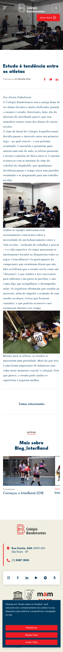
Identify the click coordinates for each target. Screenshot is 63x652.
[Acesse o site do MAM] (45, 595)
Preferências (31, 628)
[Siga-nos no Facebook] (18, 578)
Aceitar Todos (31, 642)
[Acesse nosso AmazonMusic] (54, 578)
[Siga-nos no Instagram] (9, 578)
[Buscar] (56, 8)
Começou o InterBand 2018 (23, 493)
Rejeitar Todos (31, 635)
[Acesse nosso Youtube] (36, 578)
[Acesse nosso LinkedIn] (27, 578)
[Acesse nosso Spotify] (45, 578)
